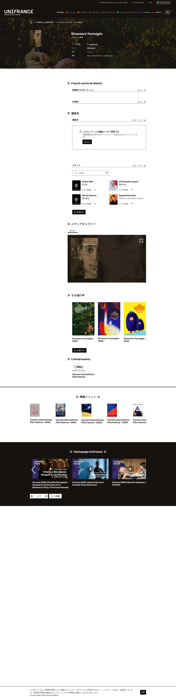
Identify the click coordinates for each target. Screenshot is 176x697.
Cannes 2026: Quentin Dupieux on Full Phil (128, 483)
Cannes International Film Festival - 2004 (67, 421)
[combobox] (90, 173)
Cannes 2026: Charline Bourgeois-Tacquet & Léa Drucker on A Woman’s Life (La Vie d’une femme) (48, 485)
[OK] (143, 692)
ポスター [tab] (73, 231)
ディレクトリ (110, 12)
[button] (141, 241)
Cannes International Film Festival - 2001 (144, 421)
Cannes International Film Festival (83, 375)
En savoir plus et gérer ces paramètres (44, 695)
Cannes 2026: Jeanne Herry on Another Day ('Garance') (85, 483)
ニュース (72, 12)
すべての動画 (55, 496)
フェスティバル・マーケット (91, 12)
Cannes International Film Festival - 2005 (118, 421)
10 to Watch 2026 (138, 2)
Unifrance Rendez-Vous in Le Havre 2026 (113, 2)
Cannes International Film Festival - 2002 (92, 421)
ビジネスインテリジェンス (129, 12)
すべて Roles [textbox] (79, 173)
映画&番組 (60, 12)
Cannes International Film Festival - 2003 (41, 421)
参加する (159, 12)
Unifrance (147, 12)
